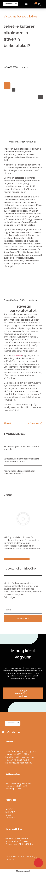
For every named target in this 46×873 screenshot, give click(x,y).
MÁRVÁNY (10, 812)
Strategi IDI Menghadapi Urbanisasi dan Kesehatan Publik (21, 460)
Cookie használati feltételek (19, 844)
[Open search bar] (39, 4)
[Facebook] (8, 732)
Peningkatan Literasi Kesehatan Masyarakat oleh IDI (19, 472)
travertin (17, 355)
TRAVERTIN (10, 817)
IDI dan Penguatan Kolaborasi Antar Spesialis (22, 448)
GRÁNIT (8, 815)
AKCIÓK (9, 809)
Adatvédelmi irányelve (16, 841)
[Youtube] (14, 732)
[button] (26, 4)
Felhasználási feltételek (16, 838)
